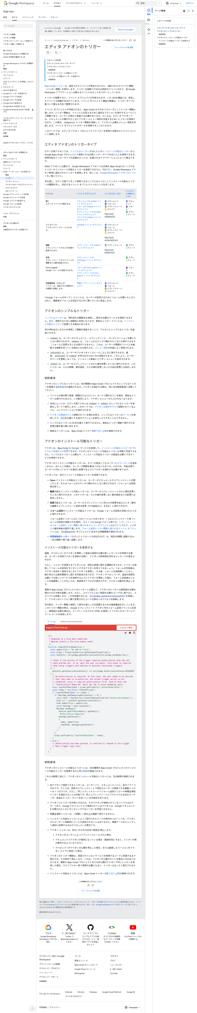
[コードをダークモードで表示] (130, 633)
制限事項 (61, 387)
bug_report (184, 10)
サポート (54, 17)
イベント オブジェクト (86, 194)
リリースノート (45, 973)
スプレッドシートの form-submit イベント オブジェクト (89, 275)
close (192, 10)
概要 (5, 17)
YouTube (114, 973)
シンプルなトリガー (80, 151)
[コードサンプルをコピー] (134, 633)
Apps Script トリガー (55, 86)
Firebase (93, 992)
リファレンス (28, 17)
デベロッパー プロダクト (49, 968)
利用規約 (43, 981)
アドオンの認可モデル (105, 407)
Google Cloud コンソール (85, 969)
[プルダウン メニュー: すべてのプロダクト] (85, 3)
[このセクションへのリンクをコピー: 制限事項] (58, 378)
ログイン (190, 3)
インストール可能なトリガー (116, 151)
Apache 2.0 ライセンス (57, 905)
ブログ (113, 961)
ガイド (14, 17)
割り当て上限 (100, 431)
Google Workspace (60, 40)
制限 (85, 771)
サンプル (42, 17)
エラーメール (123, 463)
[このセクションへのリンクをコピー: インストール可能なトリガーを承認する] (95, 547)
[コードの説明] (126, 633)
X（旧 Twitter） (116, 969)
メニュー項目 (101, 348)
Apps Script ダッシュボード (86, 965)
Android (68, 992)
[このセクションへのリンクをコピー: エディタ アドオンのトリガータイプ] (99, 144)
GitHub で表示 (126, 627)
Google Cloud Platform (111, 992)
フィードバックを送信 (123, 47)
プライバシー (55, 1007)
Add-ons (8, 11)
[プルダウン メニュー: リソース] (102, 3)
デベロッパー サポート (48, 977)
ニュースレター (116, 965)
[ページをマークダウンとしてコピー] (56, 52)
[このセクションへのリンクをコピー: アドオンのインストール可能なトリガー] (105, 441)
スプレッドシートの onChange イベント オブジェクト (89, 260)
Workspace (26, 3)
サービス (127, 415)
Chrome (80, 992)
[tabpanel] (90, 690)
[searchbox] (18, 26)
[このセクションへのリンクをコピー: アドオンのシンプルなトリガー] (92, 311)
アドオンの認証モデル (60, 415)
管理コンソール (81, 961)
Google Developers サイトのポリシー (110, 905)
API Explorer (80, 973)
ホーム (46, 3)
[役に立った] (131, 40)
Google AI (131, 992)
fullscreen (188, 10)
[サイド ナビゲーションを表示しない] (32, 1008)
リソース (95, 3)
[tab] (51, 621)
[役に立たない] (135, 40)
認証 (63, 418)
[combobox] (148, 3)
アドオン (57, 3)
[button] (17, 72)
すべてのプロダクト (74, 3)
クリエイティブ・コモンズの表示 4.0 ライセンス (96, 902)
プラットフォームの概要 (49, 964)
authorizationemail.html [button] (71, 621)
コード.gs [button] (51, 621)
